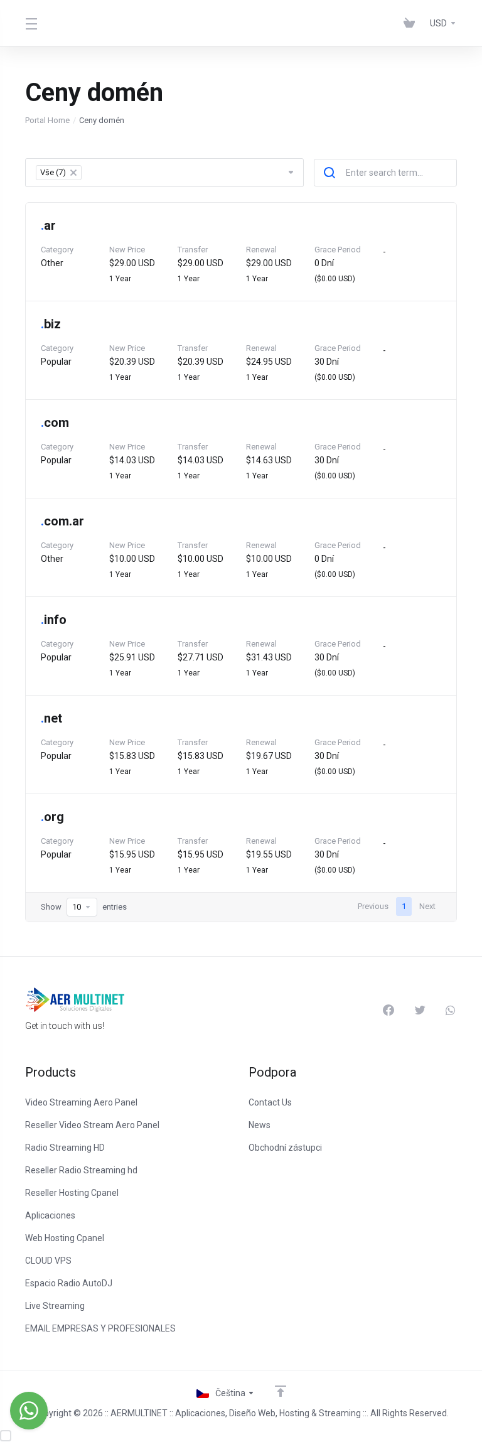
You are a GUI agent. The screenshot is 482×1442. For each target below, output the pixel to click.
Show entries (84, 907)
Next (427, 906)
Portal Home (47, 120)
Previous (373, 906)
